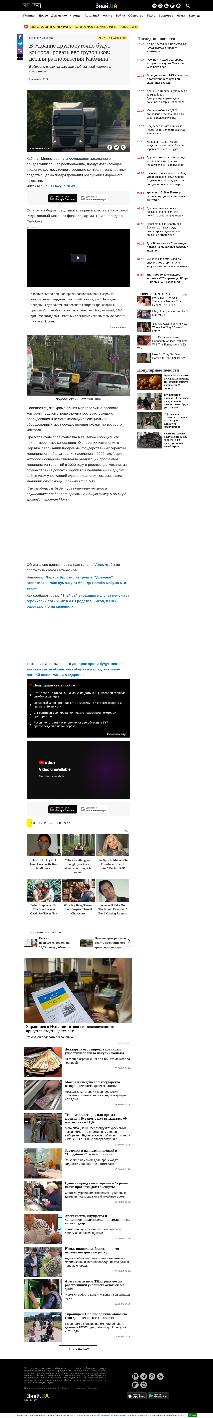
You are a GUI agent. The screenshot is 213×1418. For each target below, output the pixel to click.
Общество (135, 15)
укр (26, 5)
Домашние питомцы (66, 15)
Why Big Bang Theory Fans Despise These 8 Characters (78, 909)
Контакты (93, 1388)
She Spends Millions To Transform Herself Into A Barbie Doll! (113, 864)
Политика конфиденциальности (41, 1388)
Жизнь (107, 15)
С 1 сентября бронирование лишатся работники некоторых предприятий (75, 714)
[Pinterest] (178, 6)
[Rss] (166, 6)
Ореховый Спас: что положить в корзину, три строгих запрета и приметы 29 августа (78, 704)
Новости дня (128, 27)
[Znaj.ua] (106, 5)
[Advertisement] (78, 528)
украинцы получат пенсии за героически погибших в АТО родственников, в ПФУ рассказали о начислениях (78, 601)
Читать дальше (78, 1348)
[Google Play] (158, 1395)
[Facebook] (20, 37)
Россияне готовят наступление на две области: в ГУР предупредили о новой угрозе (71, 724)
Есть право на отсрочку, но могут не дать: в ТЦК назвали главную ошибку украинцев (79, 694)
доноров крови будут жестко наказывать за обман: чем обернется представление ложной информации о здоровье (75, 669)
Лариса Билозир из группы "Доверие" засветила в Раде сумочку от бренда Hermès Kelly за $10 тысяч (76, 582)
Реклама (66, 1388)
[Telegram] (154, 6)
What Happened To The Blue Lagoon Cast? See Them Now (44, 909)
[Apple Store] (136, 1395)
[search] (188, 5)
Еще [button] (192, 15)
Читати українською (112, 38)
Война (120, 15)
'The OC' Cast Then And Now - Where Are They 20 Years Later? (170, 327)
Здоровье (166, 15)
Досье (43, 15)
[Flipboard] (172, 6)
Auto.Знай (92, 15)
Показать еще (116, 734)
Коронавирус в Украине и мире (95, 27)
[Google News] (160, 1376)
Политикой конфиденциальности (116, 1415)
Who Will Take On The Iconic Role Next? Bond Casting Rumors (112, 909)
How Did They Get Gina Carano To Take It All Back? (44, 864)
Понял (192, 1415)
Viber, (99, 564)
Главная (29, 15)
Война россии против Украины (51, 27)
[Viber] (160, 6)
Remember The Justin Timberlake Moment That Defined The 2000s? (167, 301)
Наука (181, 15)
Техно (151, 15)
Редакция (80, 1388)
